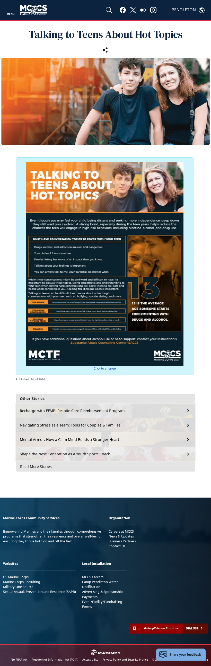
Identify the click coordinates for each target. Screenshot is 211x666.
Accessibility (90, 659)
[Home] (33, 10)
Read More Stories (36, 466)
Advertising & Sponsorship (102, 591)
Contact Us (117, 546)
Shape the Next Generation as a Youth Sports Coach (65, 453)
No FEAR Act (19, 659)
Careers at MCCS (121, 531)
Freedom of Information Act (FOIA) (54, 659)
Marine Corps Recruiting (21, 581)
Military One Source (18, 586)
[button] (123, 10)
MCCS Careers (92, 577)
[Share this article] (105, 50)
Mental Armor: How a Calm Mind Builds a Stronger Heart (69, 439)
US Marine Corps (16, 577)
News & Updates (121, 536)
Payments (90, 596)
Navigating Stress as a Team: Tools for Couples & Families (70, 425)
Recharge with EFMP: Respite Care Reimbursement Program (72, 410)
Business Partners (122, 541)
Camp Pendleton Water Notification (100, 584)
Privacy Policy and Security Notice (125, 659)
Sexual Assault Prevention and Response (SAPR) (39, 591)
